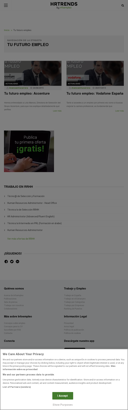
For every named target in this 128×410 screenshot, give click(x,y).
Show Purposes (62, 404)
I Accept (62, 395)
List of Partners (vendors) (17, 387)
